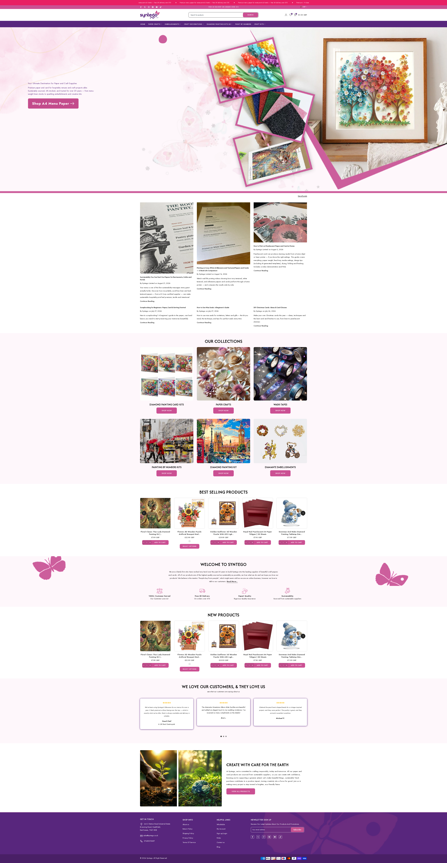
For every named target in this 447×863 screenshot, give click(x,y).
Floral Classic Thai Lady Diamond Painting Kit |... (171, 532)
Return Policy (187, 829)
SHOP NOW (223, 410)
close (307, 2)
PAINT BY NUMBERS (243, 24)
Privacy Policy (188, 838)
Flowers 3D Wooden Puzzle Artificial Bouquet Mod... (205, 532)
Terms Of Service (189, 842)
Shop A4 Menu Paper (50, 103)
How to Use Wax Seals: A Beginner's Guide (213, 307)
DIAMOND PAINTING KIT (223, 467)
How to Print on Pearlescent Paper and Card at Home (274, 246)
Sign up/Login (222, 833)
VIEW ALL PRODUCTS (241, 791)
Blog (218, 847)
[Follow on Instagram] (149, 7)
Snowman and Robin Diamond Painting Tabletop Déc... (307, 532)
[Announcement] (157, 2)
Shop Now (167, 410)
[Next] (303, 513)
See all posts (302, 196)
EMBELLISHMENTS (172, 24)
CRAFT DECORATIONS (193, 24)
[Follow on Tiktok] (160, 7)
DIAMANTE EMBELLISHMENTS (280, 467)
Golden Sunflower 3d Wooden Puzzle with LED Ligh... (239, 532)
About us (186, 824)
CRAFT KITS (259, 24)
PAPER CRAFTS (154, 24)
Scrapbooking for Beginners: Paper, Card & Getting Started (163, 307)
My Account (221, 829)
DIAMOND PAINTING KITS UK (219, 24)
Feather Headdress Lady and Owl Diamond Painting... (140, 655)
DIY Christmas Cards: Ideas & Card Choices (270, 307)
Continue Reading (147, 301)
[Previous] (144, 513)
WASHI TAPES (280, 404)
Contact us (221, 842)
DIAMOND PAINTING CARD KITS (166, 404)
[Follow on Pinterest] (153, 7)
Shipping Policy (188, 833)
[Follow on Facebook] (141, 7)
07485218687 (149, 841)
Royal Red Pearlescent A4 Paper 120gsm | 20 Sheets (273, 532)
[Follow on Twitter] (145, 7)
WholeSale (221, 824)
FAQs (219, 838)
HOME (142, 24)
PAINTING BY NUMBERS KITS (166, 467)
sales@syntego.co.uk (150, 835)
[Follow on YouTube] (156, 7)
